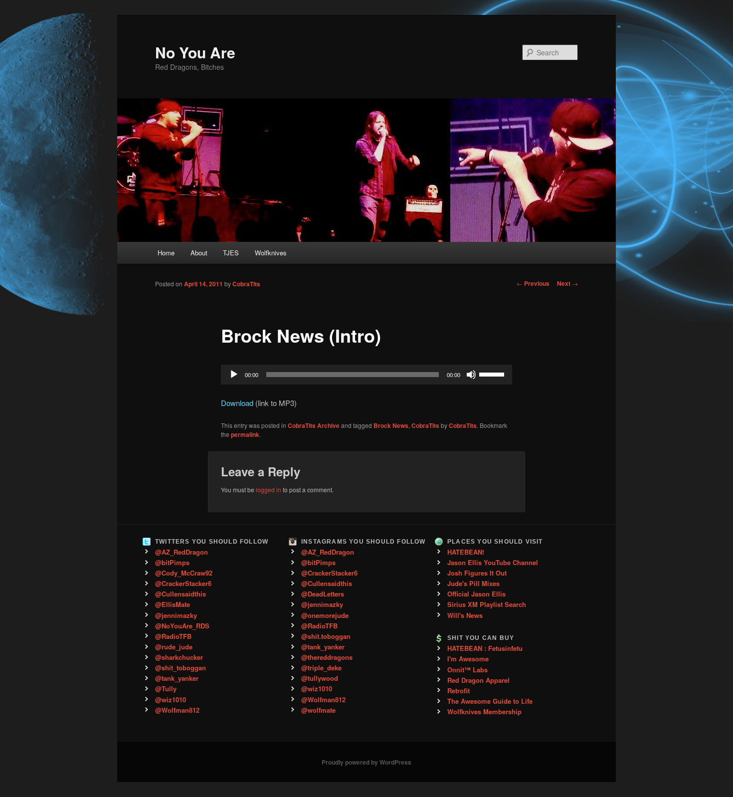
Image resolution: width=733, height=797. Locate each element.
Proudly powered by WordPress (366, 762)
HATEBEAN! (465, 552)
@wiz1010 (170, 699)
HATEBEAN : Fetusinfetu (485, 648)
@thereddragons (327, 657)
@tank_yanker (176, 678)
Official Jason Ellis (476, 593)
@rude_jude (173, 646)
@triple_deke (321, 667)
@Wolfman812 (177, 710)
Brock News (390, 425)
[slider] (493, 374)
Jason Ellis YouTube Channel (492, 562)
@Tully (166, 688)
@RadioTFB (173, 636)
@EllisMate (172, 604)
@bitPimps (172, 562)
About (198, 252)
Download (237, 403)
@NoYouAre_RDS (182, 625)
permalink (245, 434)
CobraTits (246, 283)
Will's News (465, 615)
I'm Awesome (468, 658)
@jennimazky (176, 615)
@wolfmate (318, 710)
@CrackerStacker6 (183, 583)
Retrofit (458, 690)
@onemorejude (325, 615)
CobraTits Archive (314, 425)
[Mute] (471, 375)
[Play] (234, 375)
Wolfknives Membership (484, 711)
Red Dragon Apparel (478, 680)
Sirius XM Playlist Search (486, 604)
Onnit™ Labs (467, 669)
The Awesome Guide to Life (490, 701)
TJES (231, 252)
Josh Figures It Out (477, 573)
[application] (366, 375)
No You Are (195, 52)
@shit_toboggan (180, 667)
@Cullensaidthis (180, 593)
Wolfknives (271, 252)
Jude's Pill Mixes (473, 583)
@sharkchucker (179, 657)
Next (567, 283)
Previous (533, 283)
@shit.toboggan (326, 636)
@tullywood (319, 678)
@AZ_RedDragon (181, 552)
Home (166, 252)
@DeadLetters (322, 593)
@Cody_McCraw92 (183, 573)
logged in (268, 489)
